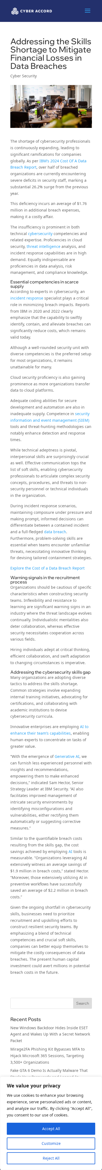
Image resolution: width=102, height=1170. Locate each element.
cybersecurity (40, 233)
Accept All (51, 1128)
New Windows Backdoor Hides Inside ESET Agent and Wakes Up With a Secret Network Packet (50, 1034)
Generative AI (67, 756)
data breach (55, 531)
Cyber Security (23, 75)
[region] (51, 1123)
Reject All (51, 1158)
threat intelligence (43, 246)
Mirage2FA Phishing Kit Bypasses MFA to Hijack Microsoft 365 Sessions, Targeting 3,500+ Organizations (47, 1055)
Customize (51, 1143)
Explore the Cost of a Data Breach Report (47, 568)
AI (70, 851)
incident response (26, 298)
